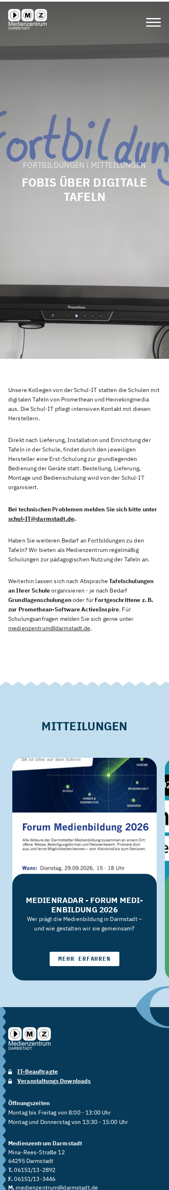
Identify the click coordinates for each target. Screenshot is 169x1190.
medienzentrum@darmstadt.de (49, 628)
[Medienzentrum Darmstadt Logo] (27, 19)
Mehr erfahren (84, 958)
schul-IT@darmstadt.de (41, 518)
